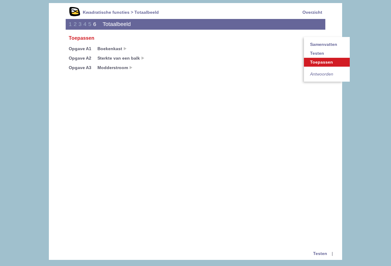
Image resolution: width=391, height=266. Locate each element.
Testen (317, 53)
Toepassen (321, 62)
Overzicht (312, 12)
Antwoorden (321, 74)
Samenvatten (323, 44)
